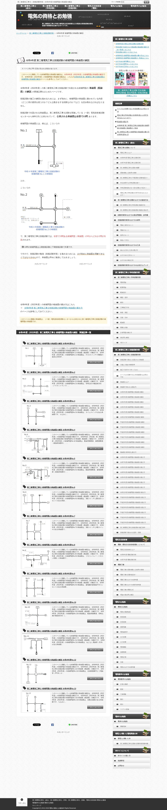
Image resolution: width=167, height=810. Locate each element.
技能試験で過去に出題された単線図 (132, 360)
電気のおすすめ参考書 (127, 667)
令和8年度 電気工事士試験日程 (130, 158)
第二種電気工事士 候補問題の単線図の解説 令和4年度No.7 (51, 516)
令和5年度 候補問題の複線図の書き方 (132, 472)
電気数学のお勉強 (124, 679)
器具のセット (124, 235)
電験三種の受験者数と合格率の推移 (132, 570)
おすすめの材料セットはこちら (127, 64)
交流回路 (123, 622)
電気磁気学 (124, 632)
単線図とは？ (124, 382)
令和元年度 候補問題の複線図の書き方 (133, 492)
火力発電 (123, 642)
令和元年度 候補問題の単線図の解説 (132, 417)
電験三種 (121, 565)
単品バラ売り (124, 240)
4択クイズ (123, 342)
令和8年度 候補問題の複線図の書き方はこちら (132, 55)
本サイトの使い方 (124, 756)
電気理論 (123, 282)
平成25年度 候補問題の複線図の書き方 (133, 522)
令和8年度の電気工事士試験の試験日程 (130, 44)
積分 (121, 704)
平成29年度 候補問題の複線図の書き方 (133, 502)
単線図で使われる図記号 (128, 387)
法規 (121, 662)
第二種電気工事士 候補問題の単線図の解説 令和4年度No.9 (51, 574)
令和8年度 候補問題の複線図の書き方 (132, 457)
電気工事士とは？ (126, 153)
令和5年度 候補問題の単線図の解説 (132, 397)
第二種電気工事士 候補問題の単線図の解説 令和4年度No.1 (51, 343)
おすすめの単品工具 (127, 260)
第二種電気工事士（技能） (77, 800)
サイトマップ (36, 805)
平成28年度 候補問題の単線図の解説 (132, 432)
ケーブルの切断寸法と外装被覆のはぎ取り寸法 (134, 376)
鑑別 (121, 302)
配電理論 (123, 287)
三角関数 (123, 694)
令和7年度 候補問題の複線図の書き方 (132, 462)
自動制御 (123, 652)
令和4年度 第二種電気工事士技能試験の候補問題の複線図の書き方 (53, 308)
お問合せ (121, 766)
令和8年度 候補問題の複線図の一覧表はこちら (132, 58)
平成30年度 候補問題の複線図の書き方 (133, 497)
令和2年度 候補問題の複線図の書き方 (132, 487)
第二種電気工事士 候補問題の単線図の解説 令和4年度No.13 (51, 689)
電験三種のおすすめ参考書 (129, 580)
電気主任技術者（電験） (94, 7)
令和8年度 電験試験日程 (128, 554)
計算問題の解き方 (126, 332)
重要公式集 (124, 327)
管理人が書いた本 (124, 738)
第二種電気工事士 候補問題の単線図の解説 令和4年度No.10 (51, 602)
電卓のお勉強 (122, 721)
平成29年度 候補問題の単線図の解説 (132, 427)
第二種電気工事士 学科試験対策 (129, 277)
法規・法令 (124, 317)
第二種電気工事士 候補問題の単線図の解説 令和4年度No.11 (51, 631)
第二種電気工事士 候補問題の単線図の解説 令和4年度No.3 (51, 401)
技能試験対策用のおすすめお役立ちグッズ (133, 265)
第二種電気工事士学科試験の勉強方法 (132, 205)
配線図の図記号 (122, 122)
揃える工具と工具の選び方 (129, 250)
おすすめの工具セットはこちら (127, 66)
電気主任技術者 (91, 800)
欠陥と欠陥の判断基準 (127, 365)
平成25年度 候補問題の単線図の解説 (132, 447)
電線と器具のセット (127, 225)
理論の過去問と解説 (127, 595)
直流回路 (123, 617)
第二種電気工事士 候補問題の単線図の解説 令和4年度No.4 (51, 430)
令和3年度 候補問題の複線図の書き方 (132, 482)
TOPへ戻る (22, 803)
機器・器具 (124, 297)
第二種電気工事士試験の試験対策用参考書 (134, 743)
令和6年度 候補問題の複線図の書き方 (132, 467)
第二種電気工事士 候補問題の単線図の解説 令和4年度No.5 (51, 458)
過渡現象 (123, 627)
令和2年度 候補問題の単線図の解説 (132, 412)
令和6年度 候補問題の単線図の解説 (132, 392)
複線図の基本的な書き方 (128, 452)
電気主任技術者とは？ (127, 549)
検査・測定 (124, 312)
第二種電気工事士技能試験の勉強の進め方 (134, 210)
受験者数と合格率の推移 (128, 173)
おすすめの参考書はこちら (125, 61)
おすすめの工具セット (127, 255)
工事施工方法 (124, 307)
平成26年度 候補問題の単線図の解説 (132, 442)
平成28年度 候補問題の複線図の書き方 (133, 507)
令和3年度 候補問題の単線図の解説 (132, 407)
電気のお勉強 (122, 607)
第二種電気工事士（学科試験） (50, 7)
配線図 (122, 322)
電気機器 (123, 647)
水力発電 (123, 637)
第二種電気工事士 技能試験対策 (129, 355)
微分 (121, 699)
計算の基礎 (124, 684)
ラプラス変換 (124, 709)
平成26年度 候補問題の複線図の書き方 (133, 517)
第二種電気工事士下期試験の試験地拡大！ (134, 178)
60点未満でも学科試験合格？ (130, 183)
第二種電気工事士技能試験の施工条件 (132, 527)
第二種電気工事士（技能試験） (72, 7)
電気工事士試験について (126, 148)
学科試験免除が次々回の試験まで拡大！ (133, 188)
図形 (121, 689)
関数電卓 (123, 726)
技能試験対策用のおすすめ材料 (129, 220)
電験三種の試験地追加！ (128, 575)
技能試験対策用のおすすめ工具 (129, 245)
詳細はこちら (132, 96)
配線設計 (123, 292)
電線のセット (124, 230)
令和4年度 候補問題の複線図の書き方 (132, 477)
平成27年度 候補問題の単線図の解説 (132, 437)
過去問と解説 (124, 337)
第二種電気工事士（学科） (59, 800)
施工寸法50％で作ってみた (129, 370)
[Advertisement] (63, 42)
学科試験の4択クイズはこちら (126, 52)
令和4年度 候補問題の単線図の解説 (132, 402)
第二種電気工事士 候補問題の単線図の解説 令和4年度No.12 (51, 660)
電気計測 (123, 657)
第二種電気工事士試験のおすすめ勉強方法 (133, 200)
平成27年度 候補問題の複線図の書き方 (133, 512)
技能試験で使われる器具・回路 (130, 532)
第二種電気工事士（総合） (28, 7)
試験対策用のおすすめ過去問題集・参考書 (133, 215)
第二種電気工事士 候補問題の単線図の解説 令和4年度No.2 (51, 372)
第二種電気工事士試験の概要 (129, 168)
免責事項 (121, 761)
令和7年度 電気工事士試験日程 (130, 163)
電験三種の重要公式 (127, 590)
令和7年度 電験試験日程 (128, 560)
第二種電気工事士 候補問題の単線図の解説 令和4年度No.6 (51, 487)
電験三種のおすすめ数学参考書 (130, 585)
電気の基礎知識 (125, 612)
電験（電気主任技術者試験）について (131, 544)
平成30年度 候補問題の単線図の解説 (132, 422)
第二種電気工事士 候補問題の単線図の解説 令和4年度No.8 (51, 545)
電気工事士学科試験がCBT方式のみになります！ (134, 194)
